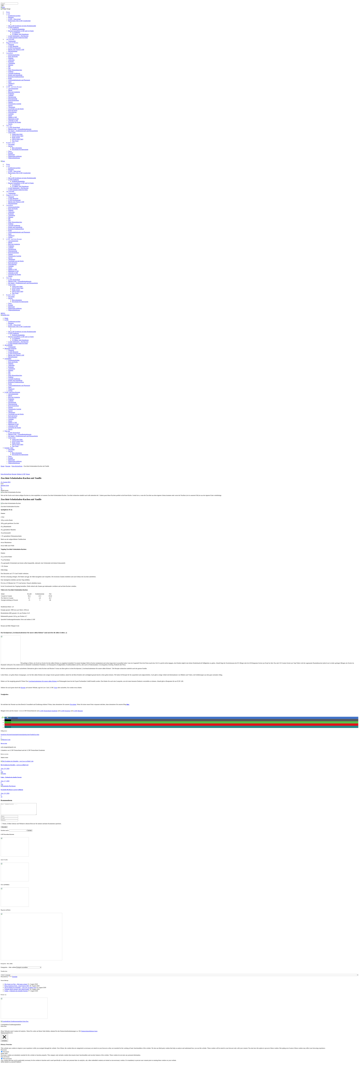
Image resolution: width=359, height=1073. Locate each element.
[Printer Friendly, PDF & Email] (6, 717)
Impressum (4, 1)
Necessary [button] (4, 1050)
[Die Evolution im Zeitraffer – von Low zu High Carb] (17, 761)
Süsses (28, 474)
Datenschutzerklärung (15, 1)
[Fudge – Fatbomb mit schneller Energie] (3, 773)
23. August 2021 (6, 482)
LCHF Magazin (78, 711)
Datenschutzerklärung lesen (89, 1031)
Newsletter (31, 1)
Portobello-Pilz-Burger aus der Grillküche (12, 789)
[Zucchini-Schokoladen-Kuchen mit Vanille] (5, 739)
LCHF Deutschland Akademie (48, 711)
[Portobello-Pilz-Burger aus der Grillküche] (8, 786)
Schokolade (14, 734)
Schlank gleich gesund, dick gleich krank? (16, 989)
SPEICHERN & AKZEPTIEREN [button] (11, 1062)
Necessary (6, 1052)
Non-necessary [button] (5, 1057)
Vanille (32, 734)
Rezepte (8, 466)
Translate (14, 976)
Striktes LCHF (21, 474)
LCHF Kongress (65, 711)
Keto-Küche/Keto (17, 466)
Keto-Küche (7, 734)
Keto (55, 687)
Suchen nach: (5, 830)
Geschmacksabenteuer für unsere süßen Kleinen (43, 681)
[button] (14, 718)
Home (2, 466)
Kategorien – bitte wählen (8, 967)
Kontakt (24, 1)
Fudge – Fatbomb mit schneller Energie (11, 777)
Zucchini (36, 734)
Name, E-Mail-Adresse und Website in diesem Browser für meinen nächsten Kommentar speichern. (32, 823)
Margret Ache (5, 485)
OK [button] (80, 1031)
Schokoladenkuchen (24, 734)
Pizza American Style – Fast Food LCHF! (16, 986)
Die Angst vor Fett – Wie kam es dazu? (16, 984)
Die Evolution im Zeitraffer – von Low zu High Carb (14, 765)
